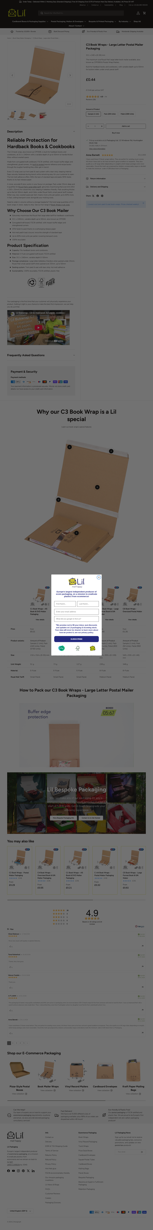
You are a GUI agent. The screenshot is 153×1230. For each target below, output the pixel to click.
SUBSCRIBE (76, 639)
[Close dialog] (99, 577)
